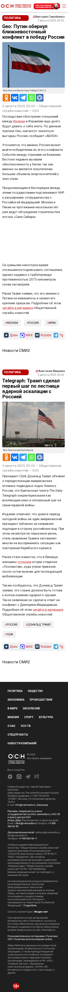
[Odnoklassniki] (6, 97)
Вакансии (42, 804)
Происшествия (41, 699)
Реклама (14, 228)
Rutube (46, 335)
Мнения (13, 717)
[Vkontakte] (15, 97)
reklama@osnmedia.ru (47, 832)
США (10, 634)
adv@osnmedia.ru (17, 835)
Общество (35, 691)
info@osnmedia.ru (25, 804)
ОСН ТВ (26, 725)
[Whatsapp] (31, 97)
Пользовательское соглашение (26, 936)
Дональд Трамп (39, 624)
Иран (52, 322)
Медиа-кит (41, 911)
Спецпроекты (18, 734)
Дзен (14, 335)
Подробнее (29, 905)
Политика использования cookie (33, 939)
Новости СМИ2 (16, 350)
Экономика (16, 699)
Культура (46, 717)
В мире (13, 708)
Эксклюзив (31, 708)
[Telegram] (23, 97)
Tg (61, 335)
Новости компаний (22, 743)
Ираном (19, 121)
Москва (12, 322)
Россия (34, 322)
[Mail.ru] (39, 97)
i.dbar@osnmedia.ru (26, 823)
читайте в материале (17, 308)
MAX (29, 335)
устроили (25, 562)
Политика (15, 691)
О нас (11, 725)
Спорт (29, 717)
